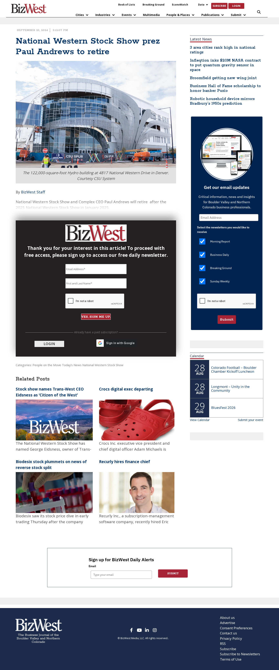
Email (92, 566)
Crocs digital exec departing (126, 389)
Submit (236, 15)
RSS (223, 643)
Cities (80, 15)
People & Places (178, 15)
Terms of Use (230, 659)
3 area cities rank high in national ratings (223, 50)
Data (201, 4)
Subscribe (219, 5)
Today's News (71, 365)
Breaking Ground (153, 4)
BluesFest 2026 (223, 407)
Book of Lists (126, 4)
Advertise (227, 622)
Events (127, 15)
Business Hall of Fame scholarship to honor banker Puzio (225, 88)
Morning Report (220, 241)
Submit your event (250, 420)
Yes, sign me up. (95, 317)
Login (236, 5)
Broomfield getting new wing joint (223, 78)
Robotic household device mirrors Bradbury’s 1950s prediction (222, 101)
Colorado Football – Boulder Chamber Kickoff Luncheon (234, 369)
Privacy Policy (231, 638)
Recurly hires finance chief (124, 461)
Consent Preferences (236, 628)
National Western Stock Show (102, 365)
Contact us (228, 633)
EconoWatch (180, 4)
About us (227, 617)
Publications (210, 15)
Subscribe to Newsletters (240, 654)
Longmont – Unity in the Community (230, 388)
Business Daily (219, 255)
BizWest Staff (33, 191)
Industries (102, 15)
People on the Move (46, 365)
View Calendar (200, 420)
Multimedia (151, 15)
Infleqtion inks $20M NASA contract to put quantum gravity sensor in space (225, 65)
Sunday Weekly (220, 281)
